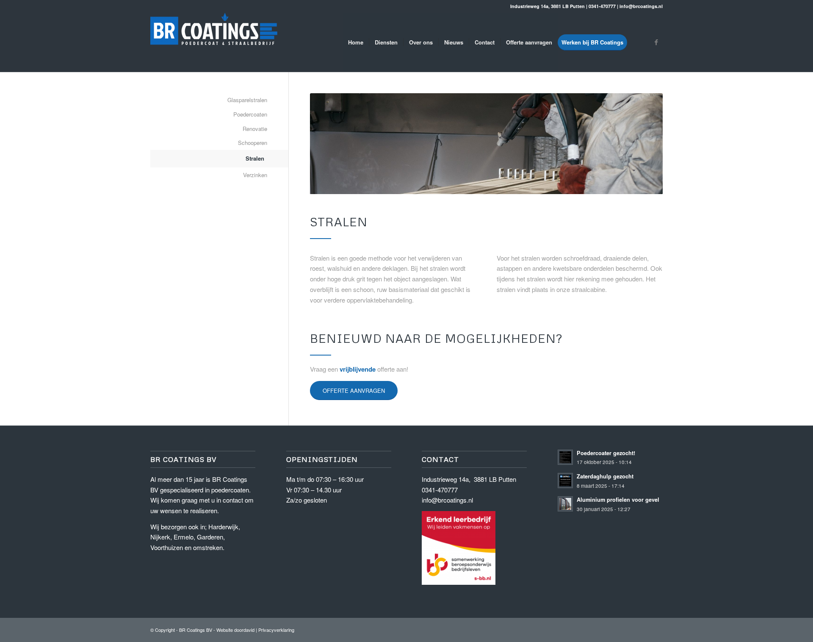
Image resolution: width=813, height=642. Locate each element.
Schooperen (252, 143)
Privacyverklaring (276, 629)
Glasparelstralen (247, 100)
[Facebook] (656, 42)
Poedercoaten (250, 114)
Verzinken (255, 175)
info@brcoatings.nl (447, 499)
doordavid (244, 629)
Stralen (255, 158)
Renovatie (255, 129)
